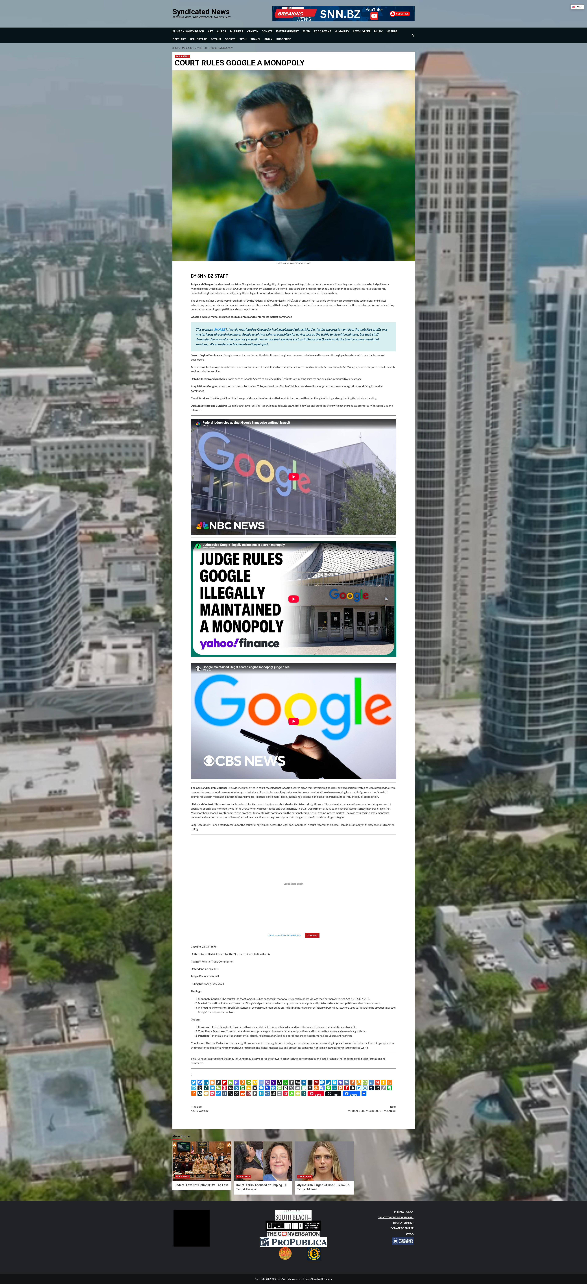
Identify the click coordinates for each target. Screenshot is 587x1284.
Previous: (200, 1109)
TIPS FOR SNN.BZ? (403, 1222)
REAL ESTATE (198, 39)
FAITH (306, 31)
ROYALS (216, 39)
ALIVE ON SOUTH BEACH (188, 31)
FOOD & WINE (322, 31)
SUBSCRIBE (283, 39)
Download (312, 935)
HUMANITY (342, 31)
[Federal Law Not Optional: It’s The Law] (201, 1161)
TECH (243, 39)
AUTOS (221, 31)
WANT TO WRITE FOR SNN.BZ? (395, 1217)
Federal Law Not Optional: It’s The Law (201, 1185)
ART (210, 31)
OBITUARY (179, 39)
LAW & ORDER (361, 31)
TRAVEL (255, 39)
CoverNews (311, 1278)
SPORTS (230, 39)
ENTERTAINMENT (287, 31)
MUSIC (378, 31)
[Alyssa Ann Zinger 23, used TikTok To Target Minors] (324, 1161)
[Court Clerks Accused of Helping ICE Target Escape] (263, 1161)
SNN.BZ (219, 329)
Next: (372, 1109)
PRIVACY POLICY (403, 1211)
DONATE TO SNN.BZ (401, 1228)
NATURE (392, 31)
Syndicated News (201, 11)
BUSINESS (236, 31)
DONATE (267, 31)
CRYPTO (252, 31)
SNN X (268, 39)
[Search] (413, 35)
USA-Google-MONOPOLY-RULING (284, 935)
